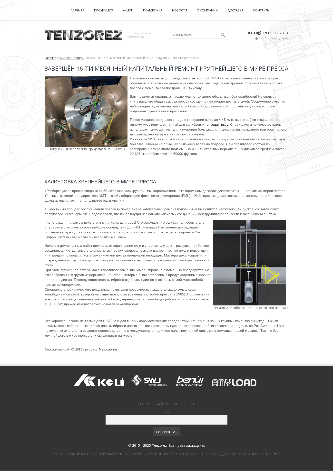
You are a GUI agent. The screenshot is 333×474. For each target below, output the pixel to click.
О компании (207, 10)
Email (166, 412)
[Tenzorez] (84, 34)
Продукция (103, 10)
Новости (179, 10)
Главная (77, 10)
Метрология (108, 349)
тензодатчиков (216, 124)
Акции (128, 10)
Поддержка (152, 10)
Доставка (235, 10)
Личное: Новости (71, 58)
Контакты (261, 10)
